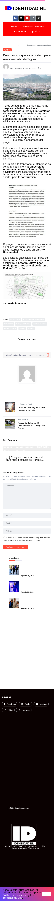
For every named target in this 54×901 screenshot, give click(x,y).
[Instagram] (38, 18)
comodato (16, 319)
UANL (32, 328)
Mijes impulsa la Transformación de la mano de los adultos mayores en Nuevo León (32, 601)
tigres (23, 328)
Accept (47, 894)
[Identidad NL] (27, 8)
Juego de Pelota (23, 324)
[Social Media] (9, 704)
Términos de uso (12, 897)
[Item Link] (14, 570)
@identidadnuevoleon (19, 808)
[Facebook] (15, 18)
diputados (9, 324)
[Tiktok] (33, 18)
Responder (9, 465)
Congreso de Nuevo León (34, 319)
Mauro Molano (40, 324)
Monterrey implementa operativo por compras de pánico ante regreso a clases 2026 (32, 568)
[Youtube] (27, 18)
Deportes (14, 45)
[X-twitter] (21, 18)
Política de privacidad (15, 895)
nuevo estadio (10, 328)
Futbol (22, 45)
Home (5, 45)
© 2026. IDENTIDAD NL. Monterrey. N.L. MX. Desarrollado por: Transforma (25, 847)
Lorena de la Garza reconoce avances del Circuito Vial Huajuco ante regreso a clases (33, 585)
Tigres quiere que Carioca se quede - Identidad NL (26, 447)
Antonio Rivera (16, 66)
